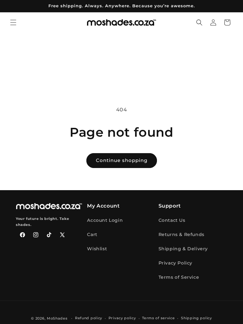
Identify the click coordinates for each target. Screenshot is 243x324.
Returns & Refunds (181, 234)
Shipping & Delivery (183, 249)
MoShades (57, 318)
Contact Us (172, 220)
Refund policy (88, 318)
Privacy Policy (175, 263)
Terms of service (158, 318)
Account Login (105, 220)
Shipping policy (196, 318)
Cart (92, 234)
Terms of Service (179, 277)
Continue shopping (121, 160)
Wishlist (97, 249)
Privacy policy (122, 318)
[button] (13, 22)
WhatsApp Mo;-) (229, 310)
